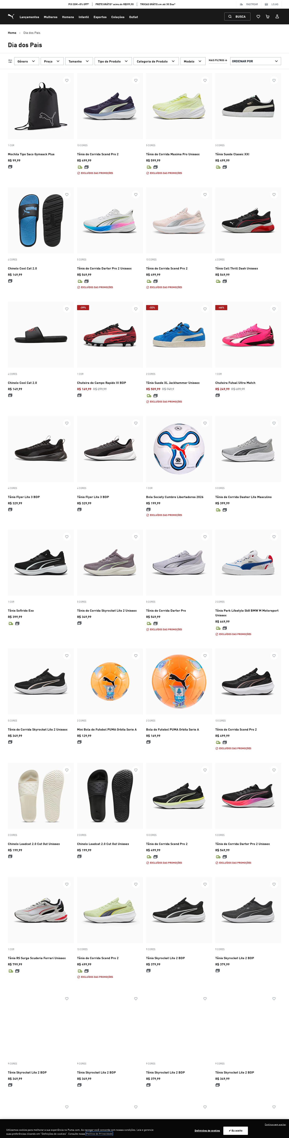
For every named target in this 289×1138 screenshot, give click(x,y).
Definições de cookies (207, 1130)
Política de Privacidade (99, 1133)
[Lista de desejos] (258, 16)
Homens (68, 17)
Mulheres (50, 17)
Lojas (275, 4)
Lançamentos (29, 17)
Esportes (100, 17)
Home (12, 32)
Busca (241, 16)
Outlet (133, 17)
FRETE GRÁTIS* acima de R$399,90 (115, 4)
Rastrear (252, 4)
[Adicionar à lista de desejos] (67, 80)
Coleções (117, 17)
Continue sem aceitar (275, 1124)
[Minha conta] (277, 16)
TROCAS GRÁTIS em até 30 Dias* (157, 4)
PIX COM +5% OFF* (78, 4)
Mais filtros (216, 60)
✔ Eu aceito (235, 1130)
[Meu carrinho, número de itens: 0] (268, 16)
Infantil (84, 17)
